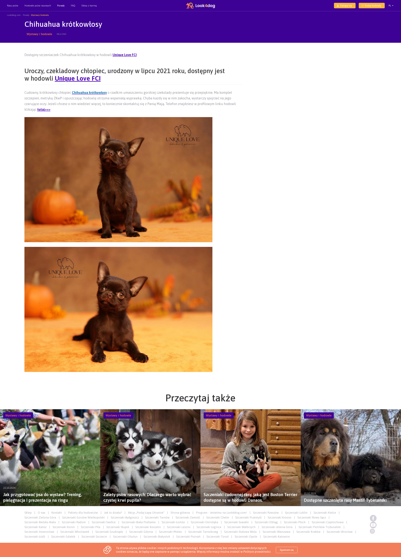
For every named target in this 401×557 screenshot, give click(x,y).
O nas (41, 512)
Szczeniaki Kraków (308, 531)
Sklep (28, 512)
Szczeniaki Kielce (325, 512)
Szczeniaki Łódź (34, 536)
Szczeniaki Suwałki (236, 522)
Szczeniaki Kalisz (35, 527)
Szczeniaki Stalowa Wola (240, 531)
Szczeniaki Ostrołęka (204, 522)
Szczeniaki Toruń (217, 536)
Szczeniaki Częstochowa (328, 522)
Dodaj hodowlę (373, 5)
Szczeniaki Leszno (178, 527)
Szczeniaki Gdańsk (63, 536)
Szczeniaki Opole (246, 536)
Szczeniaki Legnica (209, 527)
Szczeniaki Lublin (296, 512)
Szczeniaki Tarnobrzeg (203, 531)
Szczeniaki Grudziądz (109, 531)
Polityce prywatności (257, 551)
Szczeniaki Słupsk (117, 527)
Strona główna (180, 512)
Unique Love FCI (125, 55)
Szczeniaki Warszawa (276, 531)
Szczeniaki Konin (64, 527)
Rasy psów (12, 5)
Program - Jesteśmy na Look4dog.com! (221, 512)
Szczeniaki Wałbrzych (241, 527)
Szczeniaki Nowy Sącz (311, 517)
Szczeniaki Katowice (276, 536)
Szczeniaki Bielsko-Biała (40, 522)
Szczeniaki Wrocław (340, 531)
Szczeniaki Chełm (217, 517)
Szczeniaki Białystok (157, 536)
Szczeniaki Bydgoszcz (125, 517)
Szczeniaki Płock (295, 522)
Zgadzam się (287, 550)
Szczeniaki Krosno (279, 517)
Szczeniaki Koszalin (148, 527)
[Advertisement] (348, 91)
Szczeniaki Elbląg (266, 522)
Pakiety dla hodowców (83, 512)
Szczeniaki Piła (90, 527)
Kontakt (56, 512)
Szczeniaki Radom (74, 522)
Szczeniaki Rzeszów (266, 512)
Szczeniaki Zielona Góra (40, 517)
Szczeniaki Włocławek (74, 531)
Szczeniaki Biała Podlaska (139, 522)
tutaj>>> (43, 109)
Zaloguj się (346, 5)
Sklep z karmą (89, 5)
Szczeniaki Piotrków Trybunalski (320, 527)
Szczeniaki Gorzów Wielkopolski (83, 517)
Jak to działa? (113, 512)
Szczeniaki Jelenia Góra (277, 527)
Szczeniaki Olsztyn (125, 536)
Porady (61, 5)
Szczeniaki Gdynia (141, 531)
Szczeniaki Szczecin (94, 536)
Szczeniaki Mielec (170, 531)
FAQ (73, 5)
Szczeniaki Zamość (188, 517)
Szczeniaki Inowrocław (39, 531)
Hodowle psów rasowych (37, 5)
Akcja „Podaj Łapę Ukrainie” (146, 512)
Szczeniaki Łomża (173, 522)
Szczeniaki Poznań (188, 536)
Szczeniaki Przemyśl (248, 517)
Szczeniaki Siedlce (104, 522)
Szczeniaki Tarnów (157, 517)
